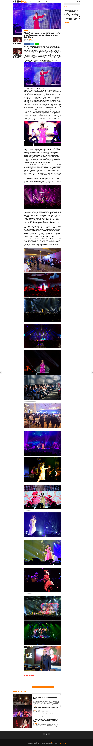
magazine (69, 15)
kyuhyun (65, 15)
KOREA (35, 1)
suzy (79, 18)
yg (75, 20)
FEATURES (30, 1)
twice (70, 20)
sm (73, 17)
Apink (71, 9)
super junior (75, 18)
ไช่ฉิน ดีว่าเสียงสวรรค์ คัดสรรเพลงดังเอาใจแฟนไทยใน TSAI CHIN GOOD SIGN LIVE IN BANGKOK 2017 (17, 56)
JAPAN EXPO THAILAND (68, 14)
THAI (41, 1)
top (68, 19)
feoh (76, 11)
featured (72, 12)
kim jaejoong (77, 14)
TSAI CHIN (31, 681)
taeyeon (65, 19)
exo (67, 12)
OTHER (45, 1)
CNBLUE (75, 10)
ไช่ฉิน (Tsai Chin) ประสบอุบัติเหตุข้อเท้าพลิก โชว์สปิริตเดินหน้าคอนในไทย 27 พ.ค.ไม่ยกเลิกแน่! (17, 45)
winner (73, 19)
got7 (76, 13)
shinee (71, 17)
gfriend (65, 13)
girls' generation (71, 13)
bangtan (74, 9)
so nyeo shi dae (68, 18)
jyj (72, 14)
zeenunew (77, 19)
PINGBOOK (30, 39)
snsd (78, 17)
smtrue (76, 17)
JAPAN (38, 1)
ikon (78, 13)
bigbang (66, 10)
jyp (74, 14)
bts (73, 10)
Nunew (76, 15)
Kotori (35, 710)
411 (68, 9)
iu (79, 13)
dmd (77, 10)
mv (73, 15)
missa (72, 15)
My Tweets (66, 28)
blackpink (70, 10)
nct (74, 15)
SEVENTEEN (68, 17)
